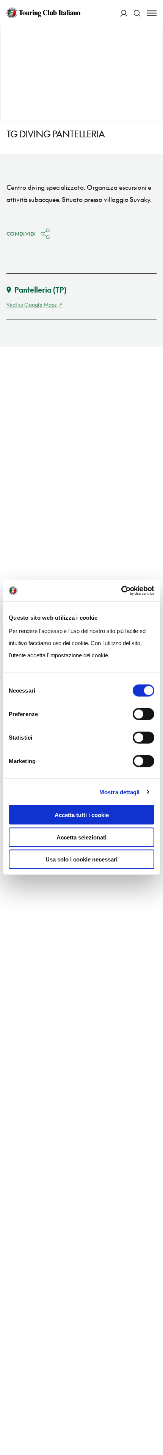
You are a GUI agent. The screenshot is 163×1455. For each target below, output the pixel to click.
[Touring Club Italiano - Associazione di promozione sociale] (43, 13)
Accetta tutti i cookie (82, 815)
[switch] (143, 714)
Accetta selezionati (81, 837)
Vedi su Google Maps (31, 304)
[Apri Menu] (152, 13)
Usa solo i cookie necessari (81, 859)
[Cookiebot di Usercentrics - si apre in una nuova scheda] (121, 591)
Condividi (21, 233)
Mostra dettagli (119, 792)
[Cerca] (137, 13)
